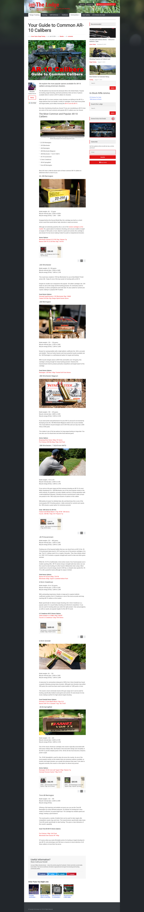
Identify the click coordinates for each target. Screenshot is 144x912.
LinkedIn (62, 874)
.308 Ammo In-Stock (95, 99)
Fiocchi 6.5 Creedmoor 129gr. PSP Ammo (51, 617)
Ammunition (74, 15)
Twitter (52, 874)
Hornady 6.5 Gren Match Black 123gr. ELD (51, 701)
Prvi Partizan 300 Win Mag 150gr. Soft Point (52, 442)
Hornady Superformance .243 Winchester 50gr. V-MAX (55, 296)
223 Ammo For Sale (95, 97)
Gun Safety (86, 15)
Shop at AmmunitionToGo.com (107, 4)
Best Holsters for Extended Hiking (99, 77)
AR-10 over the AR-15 (71, 103)
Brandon (62, 36)
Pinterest (71, 874)
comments (70, 36)
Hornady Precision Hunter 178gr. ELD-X (50, 772)
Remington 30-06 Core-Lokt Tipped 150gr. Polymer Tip (55, 770)
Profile (32, 97)
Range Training (34, 15)
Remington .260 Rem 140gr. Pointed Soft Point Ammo (55, 372)
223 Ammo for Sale (98, 15)
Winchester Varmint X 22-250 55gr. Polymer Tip (53, 239)
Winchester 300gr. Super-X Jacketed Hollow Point (53, 578)
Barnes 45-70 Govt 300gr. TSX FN (49, 576)
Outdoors (65, 15)
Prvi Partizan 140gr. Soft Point (48, 833)
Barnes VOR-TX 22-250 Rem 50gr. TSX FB (51, 241)
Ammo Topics (34, 36)
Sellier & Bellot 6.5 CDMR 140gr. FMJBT (50, 615)
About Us (82, 4)
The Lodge (47, 4)
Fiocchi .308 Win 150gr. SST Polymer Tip (51, 514)
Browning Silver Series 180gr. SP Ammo (50, 440)
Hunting (44, 15)
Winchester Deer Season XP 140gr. (49, 835)
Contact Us (90, 4)
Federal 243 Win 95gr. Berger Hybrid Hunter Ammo (54, 298)
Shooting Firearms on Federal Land (100, 59)
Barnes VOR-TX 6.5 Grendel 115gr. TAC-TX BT (52, 703)
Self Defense (54, 15)
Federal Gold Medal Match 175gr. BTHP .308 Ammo (54, 512)
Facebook (42, 874)
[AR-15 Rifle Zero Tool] (103, 137)
